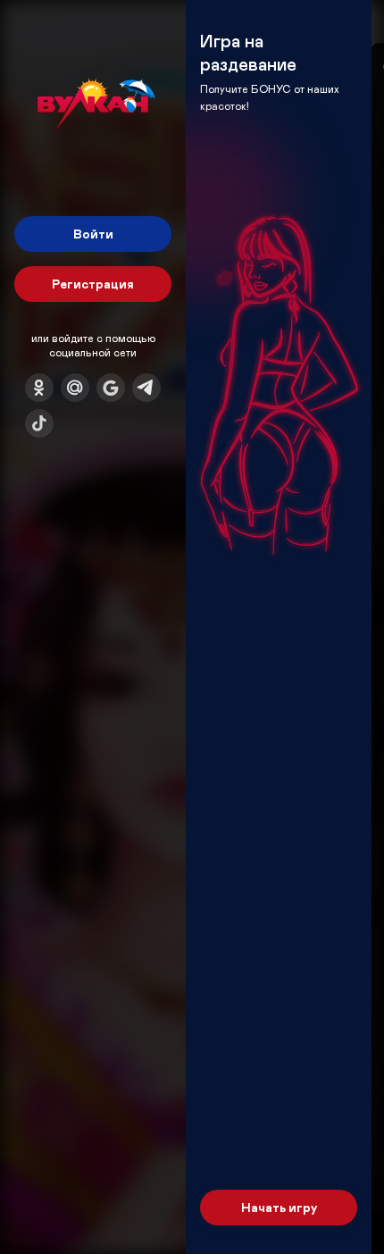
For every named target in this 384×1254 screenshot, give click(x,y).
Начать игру (279, 1207)
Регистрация (93, 283)
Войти (93, 233)
